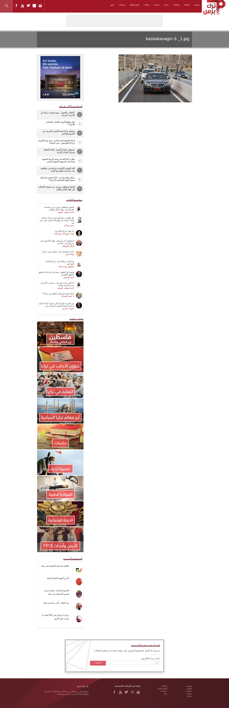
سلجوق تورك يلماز (66, 266)
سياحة (156, 5)
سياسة (197, 5)
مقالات (146, 5)
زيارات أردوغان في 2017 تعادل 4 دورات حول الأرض (55, 617)
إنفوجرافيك (134, 5)
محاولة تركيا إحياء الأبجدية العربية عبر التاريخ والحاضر (58, 132)
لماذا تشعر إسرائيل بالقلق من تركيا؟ (58, 293)
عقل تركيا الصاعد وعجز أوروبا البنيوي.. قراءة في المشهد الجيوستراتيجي (58, 160)
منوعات (121, 5)
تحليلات (176, 5)
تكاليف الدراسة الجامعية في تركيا (55, 566)
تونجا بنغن (70, 254)
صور (112, 5)
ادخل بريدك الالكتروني (150, 658)
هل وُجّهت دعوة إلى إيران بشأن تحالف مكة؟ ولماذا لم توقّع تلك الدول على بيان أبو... (57, 220)
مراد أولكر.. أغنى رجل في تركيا (56, 603)
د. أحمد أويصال (67, 296)
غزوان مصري (68, 308)
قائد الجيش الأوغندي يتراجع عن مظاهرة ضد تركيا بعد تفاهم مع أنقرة (58, 169)
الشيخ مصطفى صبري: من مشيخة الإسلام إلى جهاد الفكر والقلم (57, 188)
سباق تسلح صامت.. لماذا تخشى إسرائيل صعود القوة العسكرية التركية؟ (57, 178)
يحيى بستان (69, 225)
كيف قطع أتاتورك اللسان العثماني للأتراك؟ (60, 123)
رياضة (166, 5)
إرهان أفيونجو (68, 246)
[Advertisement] (140, 121)
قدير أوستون (68, 277)
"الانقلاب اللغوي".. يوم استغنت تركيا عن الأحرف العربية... (58, 114)
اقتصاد (187, 5)
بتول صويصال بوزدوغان (64, 233)
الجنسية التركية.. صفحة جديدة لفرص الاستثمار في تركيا (56, 592)
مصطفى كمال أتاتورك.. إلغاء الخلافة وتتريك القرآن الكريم (59, 151)
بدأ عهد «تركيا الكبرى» (64, 231)
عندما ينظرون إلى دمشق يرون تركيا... (57, 251)
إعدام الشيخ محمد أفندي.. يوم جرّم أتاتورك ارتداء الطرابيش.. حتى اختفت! (56, 141)
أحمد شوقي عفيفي (66, 212)
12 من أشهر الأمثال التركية (58, 578)
